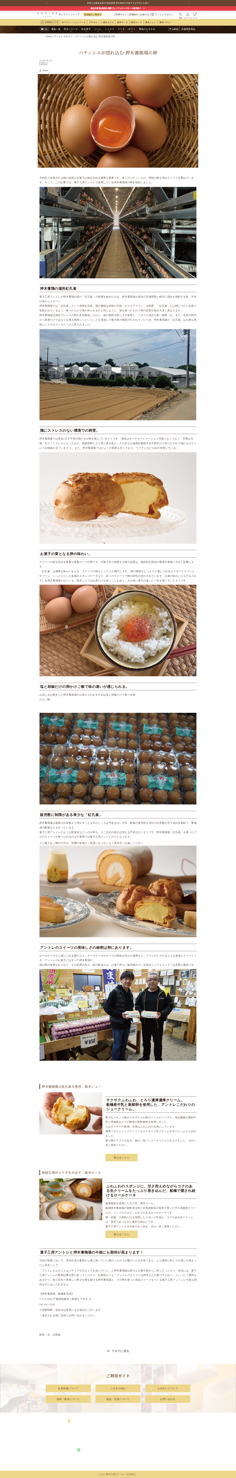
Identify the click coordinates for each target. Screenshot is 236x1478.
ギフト (103, 1454)
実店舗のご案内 (91, 14)
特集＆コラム (183, 1438)
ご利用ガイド (120, 14)
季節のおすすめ (108, 1458)
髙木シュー (150, 22)
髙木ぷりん (108, 22)
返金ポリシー (139, 1450)
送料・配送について (68, 1398)
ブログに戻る (120, 1351)
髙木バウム (164, 22)
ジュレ (103, 1442)
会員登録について (68, 1388)
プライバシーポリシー (144, 1442)
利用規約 (137, 1438)
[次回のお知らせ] (189, 3)
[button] (180, 14)
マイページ (138, 1454)
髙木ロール (136, 22)
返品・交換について (118, 1398)
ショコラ (104, 1446)
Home (49, 36)
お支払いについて (167, 1388)
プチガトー (94, 22)
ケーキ (103, 1450)
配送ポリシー (139, 1446)
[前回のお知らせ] (46, 3)
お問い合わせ (167, 1398)
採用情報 (180, 1434)
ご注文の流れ (118, 1388)
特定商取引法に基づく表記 (146, 1434)
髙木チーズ (122, 22)
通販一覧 (104, 1430)
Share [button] (45, 70)
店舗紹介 (133, 14)
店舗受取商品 (107, 1462)
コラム (43, 63)
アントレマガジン (164, 14)
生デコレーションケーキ (74, 22)
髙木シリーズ (107, 1434)
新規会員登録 (139, 1458)
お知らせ (144, 14)
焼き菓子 (104, 1438)
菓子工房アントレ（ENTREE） (121, 1474)
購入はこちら (121, 1157)
